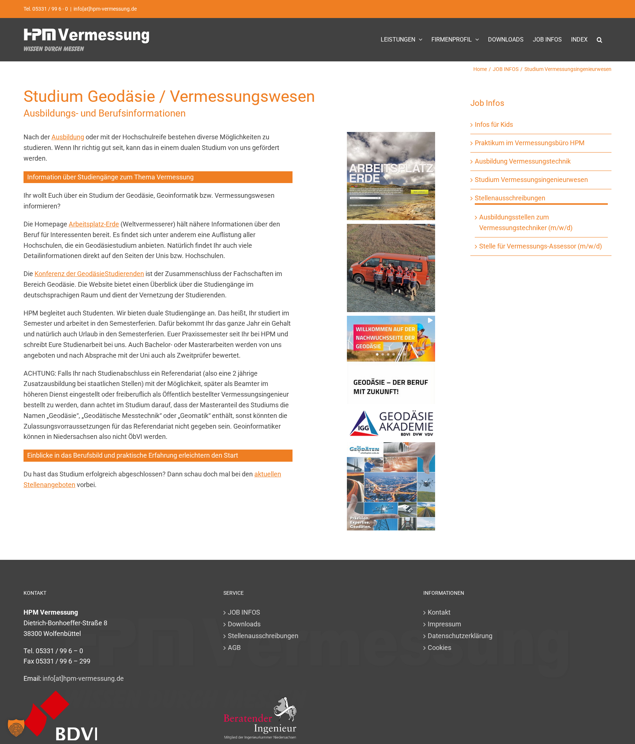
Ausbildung (67, 137)
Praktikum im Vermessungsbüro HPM (530, 143)
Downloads (244, 624)
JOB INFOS (244, 612)
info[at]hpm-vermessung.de (105, 9)
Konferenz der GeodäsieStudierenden (89, 274)
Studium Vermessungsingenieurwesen (531, 179)
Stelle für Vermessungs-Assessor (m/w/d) (540, 246)
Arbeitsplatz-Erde (94, 224)
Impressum (444, 624)
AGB (234, 647)
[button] (599, 39)
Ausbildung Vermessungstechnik (523, 161)
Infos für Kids (494, 124)
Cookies (439, 647)
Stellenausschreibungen (510, 198)
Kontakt (439, 612)
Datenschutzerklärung (460, 636)
